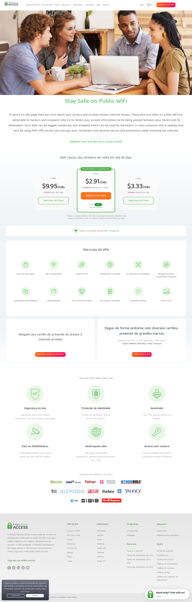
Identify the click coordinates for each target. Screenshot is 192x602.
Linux (99, 540)
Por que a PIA (73, 535)
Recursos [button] (65, 5)
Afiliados (131, 535)
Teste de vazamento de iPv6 (140, 567)
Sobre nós (161, 531)
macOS (100, 535)
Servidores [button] (90, 5)
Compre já (114, 231)
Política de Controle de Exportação (167, 578)
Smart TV (101, 561)
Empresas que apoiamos (168, 535)
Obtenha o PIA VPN (166, 4)
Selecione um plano (53, 201)
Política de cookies (165, 568)
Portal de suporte (165, 551)
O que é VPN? (73, 531)
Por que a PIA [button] (47, 5)
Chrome (100, 553)
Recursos (71, 544)
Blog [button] (98, 5)
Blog (69, 557)
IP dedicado (132, 531)
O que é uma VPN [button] (32, 5)
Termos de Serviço (165, 560)
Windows (101, 531)
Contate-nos (162, 555)
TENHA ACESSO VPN (142, 354)
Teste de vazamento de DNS (140, 555)
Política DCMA (163, 573)
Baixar (70, 553)
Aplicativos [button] (77, 5)
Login (141, 5)
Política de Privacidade (167, 564)
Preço (70, 540)
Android (100, 544)
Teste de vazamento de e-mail (139, 561)
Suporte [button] (106, 5)
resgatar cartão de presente (50, 354)
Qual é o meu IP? (135, 551)
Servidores (72, 548)
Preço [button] (57, 5)
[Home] (12, 4)
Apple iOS (101, 548)
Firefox (100, 557)
